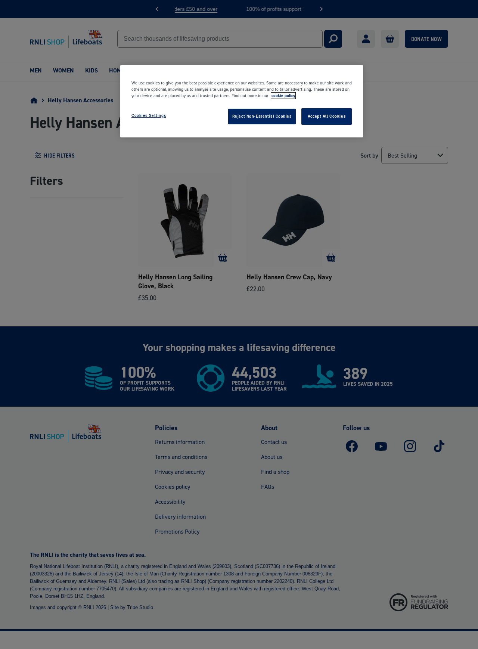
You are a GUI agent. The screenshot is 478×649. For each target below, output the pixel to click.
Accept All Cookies (326, 116)
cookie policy (283, 95)
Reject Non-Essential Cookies (262, 116)
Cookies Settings (148, 115)
